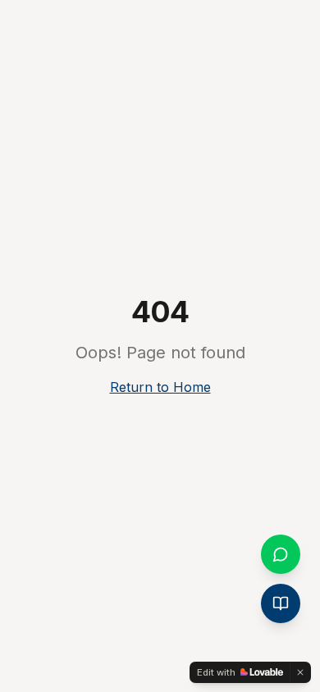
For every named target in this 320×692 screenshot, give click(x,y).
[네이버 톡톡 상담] (280, 554)
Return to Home (160, 387)
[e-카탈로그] (280, 603)
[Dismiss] (300, 672)
